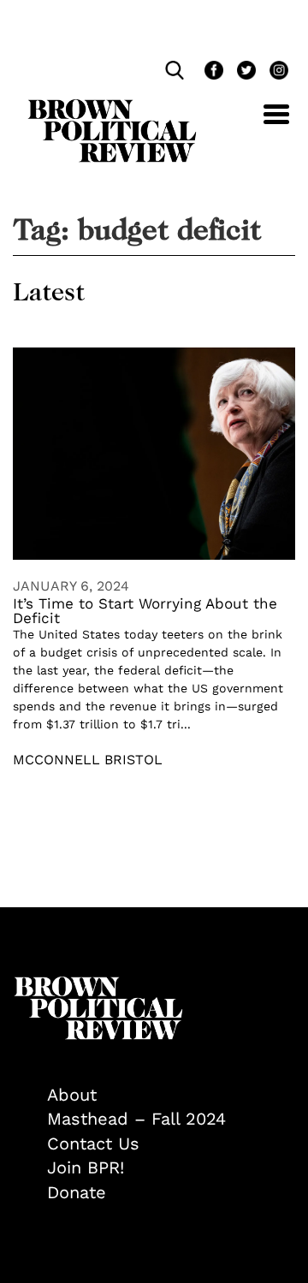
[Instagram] (274, 72)
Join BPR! (85, 1167)
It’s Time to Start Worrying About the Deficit (145, 611)
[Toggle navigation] (263, 124)
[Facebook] (212, 72)
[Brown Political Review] (112, 107)
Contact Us (93, 1143)
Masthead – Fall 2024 (136, 1118)
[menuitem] (171, 1095)
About (72, 1094)
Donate (76, 1192)
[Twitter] (244, 72)
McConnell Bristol (88, 759)
